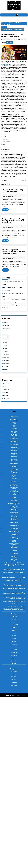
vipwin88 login (14, 519)
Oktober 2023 (6, 334)
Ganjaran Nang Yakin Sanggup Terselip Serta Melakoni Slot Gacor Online (14, 221)
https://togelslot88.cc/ (14, 512)
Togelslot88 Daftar (14, 471)
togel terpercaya (14, 547)
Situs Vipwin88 (14, 557)
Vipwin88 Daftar (14, 516)
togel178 (14, 422)
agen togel (14, 537)
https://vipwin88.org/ (14, 504)
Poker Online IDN (14, 465)
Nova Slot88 (14, 443)
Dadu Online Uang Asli (16, 570)
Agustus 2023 (6, 337)
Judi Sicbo (14, 457)
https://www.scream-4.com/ (14, 479)
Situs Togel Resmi (14, 491)
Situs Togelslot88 (14, 487)
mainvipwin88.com (14, 522)
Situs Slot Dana (14, 509)
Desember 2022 (6, 360)
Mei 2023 (5, 345)
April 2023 (5, 348)
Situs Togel (14, 490)
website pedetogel (14, 420)
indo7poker (14, 429)
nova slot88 (14, 478)
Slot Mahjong (14, 435)
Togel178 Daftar (14, 515)
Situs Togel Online (14, 528)
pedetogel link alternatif (14, 543)
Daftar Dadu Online (14, 463)
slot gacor (14, 554)
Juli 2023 (5, 339)
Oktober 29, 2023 (7, 39)
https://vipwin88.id (4, 64)
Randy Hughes (16, 194)
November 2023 (6, 331)
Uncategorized (6, 398)
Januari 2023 (6, 357)
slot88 (14, 473)
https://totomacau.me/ (14, 531)
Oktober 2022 (6, 366)
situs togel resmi (14, 532)
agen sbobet (14, 559)
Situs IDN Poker (6, 598)
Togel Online (5, 395)
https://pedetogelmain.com (14, 493)
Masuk (14, 666)
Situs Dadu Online (19, 577)
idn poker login (14, 431)
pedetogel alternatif (14, 460)
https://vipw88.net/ (14, 501)
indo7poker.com (14, 472)
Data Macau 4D (14, 459)
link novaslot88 (14, 550)
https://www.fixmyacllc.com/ (14, 503)
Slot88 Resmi (14, 434)
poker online (14, 428)
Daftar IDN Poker (14, 485)
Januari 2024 (6, 325)
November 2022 (6, 363)
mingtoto (14, 541)
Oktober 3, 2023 (7, 225)
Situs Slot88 (14, 506)
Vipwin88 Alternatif (14, 416)
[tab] (17, 15)
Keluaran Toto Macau (14, 417)
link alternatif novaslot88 (14, 529)
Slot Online (4, 26)
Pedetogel (23, 562)
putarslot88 (14, 481)
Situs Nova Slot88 (14, 444)
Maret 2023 (5, 351)
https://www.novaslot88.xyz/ (14, 538)
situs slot (14, 488)
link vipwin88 (14, 556)
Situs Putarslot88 (14, 552)
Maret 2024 (5, 322)
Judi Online (5, 386)
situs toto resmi (14, 535)
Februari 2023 (6, 354)
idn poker (14, 497)
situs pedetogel (14, 544)
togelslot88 (14, 484)
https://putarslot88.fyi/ (14, 448)
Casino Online (6, 383)
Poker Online (6, 389)
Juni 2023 (5, 342)
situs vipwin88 (14, 513)
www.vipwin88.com (14, 419)
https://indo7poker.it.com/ (14, 441)
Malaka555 (14, 510)
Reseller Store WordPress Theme (10, 695)
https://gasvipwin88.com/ (14, 525)
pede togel (14, 462)
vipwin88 (14, 496)
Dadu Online (14, 456)
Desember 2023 (6, 328)
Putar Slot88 (14, 440)
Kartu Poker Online (14, 469)
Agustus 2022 (6, 369)
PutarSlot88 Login (14, 437)
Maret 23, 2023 (7, 256)
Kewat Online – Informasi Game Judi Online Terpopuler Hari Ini (11, 23)
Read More (6, 210)
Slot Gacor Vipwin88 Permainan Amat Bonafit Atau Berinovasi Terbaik (13, 252)
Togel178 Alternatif (14, 518)
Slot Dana (14, 549)
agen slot (14, 482)
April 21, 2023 (7, 194)
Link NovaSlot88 (14, 451)
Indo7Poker (14, 426)
